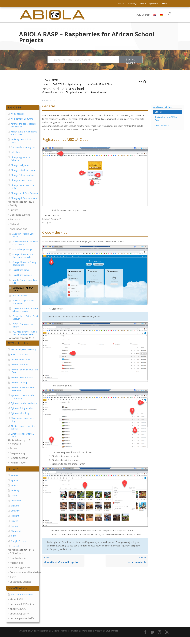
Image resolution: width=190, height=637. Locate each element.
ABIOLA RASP (143, 15)
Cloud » (165, 4)
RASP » (143, 4)
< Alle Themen (51, 79)
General (158, 111)
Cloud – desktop (162, 125)
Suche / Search (130, 60)
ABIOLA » (122, 4)
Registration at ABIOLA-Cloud (166, 119)
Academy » (132, 4)
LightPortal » (154, 4)
